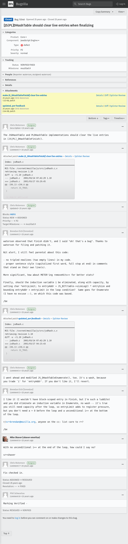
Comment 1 (15, 150)
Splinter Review (117, 95)
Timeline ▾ (119, 118)
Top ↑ (7, 533)
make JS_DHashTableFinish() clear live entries (25, 95)
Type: (16, 45)
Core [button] (23, 37)
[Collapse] (122, 126)
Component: (13, 40)
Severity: (14, 53)
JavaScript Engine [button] (29, 40)
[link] (39, 179)
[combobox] (93, 4)
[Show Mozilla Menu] (10, 4)
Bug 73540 (19, 19)
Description (15, 128)
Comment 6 (15, 440)
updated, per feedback (14, 106)
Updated (14, 208)
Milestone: (13, 68)
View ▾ (121, 11)
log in (17, 518)
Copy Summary (103, 11)
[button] (120, 4)
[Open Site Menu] (4, 4)
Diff (106, 95)
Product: (14, 37)
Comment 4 (15, 371)
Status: (15, 65)
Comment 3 (15, 312)
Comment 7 (15, 466)
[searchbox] (93, 4)
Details (99, 95)
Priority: (15, 50)
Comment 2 (15, 234)
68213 (13, 214)
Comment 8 (15, 496)
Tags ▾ (106, 118)
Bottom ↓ (93, 118)
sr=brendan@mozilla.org (20, 421)
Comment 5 (15, 392)
